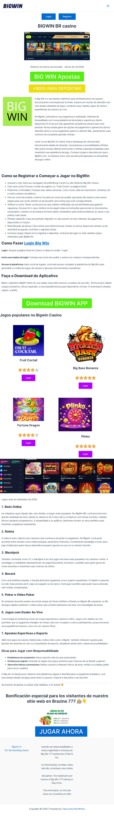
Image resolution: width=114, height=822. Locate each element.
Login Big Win (36, 243)
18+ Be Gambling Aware (16, 750)
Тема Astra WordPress (73, 809)
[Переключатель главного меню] (108, 6)
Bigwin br (16, 746)
